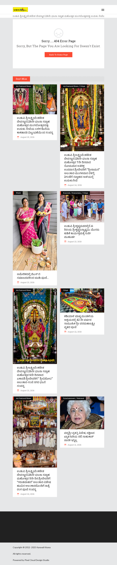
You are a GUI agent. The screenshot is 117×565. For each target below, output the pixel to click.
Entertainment (69, 398)
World (18, 193)
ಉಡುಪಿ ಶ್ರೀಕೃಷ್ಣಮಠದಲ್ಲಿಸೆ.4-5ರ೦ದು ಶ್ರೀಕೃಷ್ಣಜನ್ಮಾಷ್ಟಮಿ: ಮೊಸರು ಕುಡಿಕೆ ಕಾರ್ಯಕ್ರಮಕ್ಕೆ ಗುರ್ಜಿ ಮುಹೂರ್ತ (81, 231)
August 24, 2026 (74, 185)
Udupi (82, 86)
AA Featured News (23, 86)
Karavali (66, 193)
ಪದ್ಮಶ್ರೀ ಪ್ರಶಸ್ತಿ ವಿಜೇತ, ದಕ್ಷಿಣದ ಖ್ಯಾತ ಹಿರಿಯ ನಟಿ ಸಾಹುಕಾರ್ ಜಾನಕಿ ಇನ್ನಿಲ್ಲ (79, 436)
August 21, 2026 (74, 445)
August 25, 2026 (27, 137)
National (80, 398)
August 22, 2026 (74, 331)
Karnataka (76, 193)
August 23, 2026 (27, 282)
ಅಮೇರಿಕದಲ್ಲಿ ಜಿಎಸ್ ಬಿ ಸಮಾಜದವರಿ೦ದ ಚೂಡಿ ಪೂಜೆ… (33, 275)
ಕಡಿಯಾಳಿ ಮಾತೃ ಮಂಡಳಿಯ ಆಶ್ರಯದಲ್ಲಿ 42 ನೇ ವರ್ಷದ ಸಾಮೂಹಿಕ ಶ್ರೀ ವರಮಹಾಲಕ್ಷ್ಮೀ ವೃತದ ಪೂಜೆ (79, 321)
